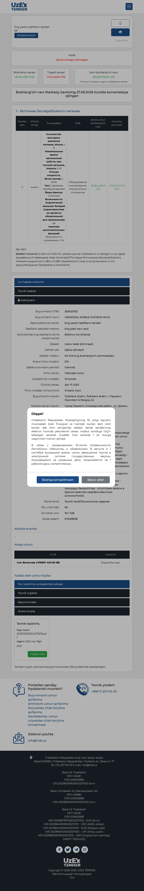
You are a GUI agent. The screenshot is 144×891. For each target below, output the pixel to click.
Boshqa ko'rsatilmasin (58, 480)
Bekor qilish (95, 480)
